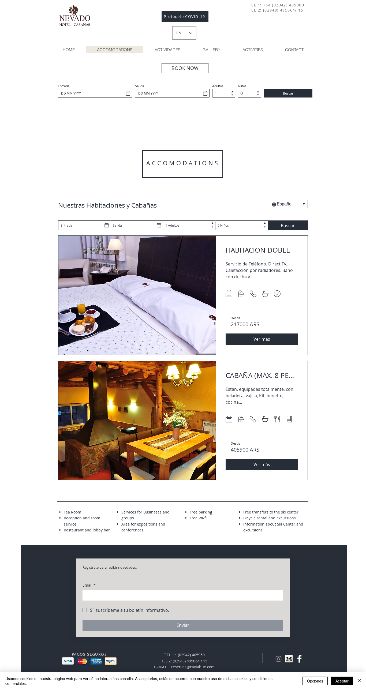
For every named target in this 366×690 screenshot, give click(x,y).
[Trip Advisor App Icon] (289, 659)
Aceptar (342, 681)
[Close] (359, 681)
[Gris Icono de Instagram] (278, 659)
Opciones (315, 681)
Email (89, 585)
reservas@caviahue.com (193, 666)
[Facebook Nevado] (299, 659)
